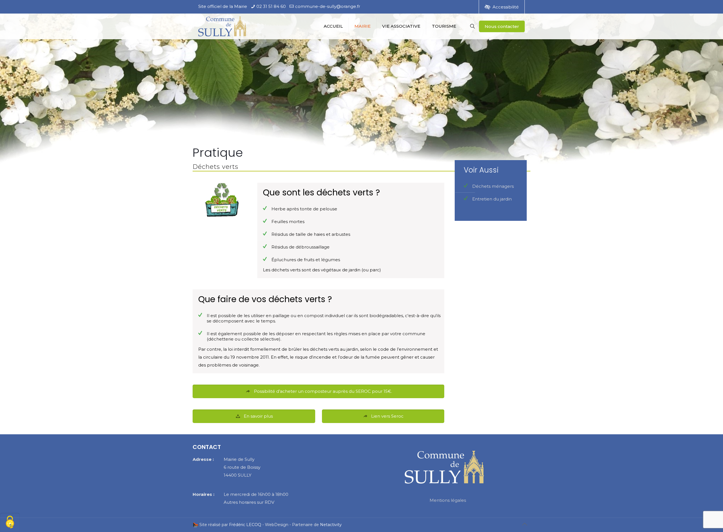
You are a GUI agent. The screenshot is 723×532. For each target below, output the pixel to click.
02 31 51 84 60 (271, 6)
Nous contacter (502, 26)
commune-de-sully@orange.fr (327, 6)
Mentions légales (448, 500)
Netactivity (331, 524)
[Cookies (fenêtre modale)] (10, 522)
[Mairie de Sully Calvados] (222, 27)
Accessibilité (506, 7)
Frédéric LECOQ (245, 524)
